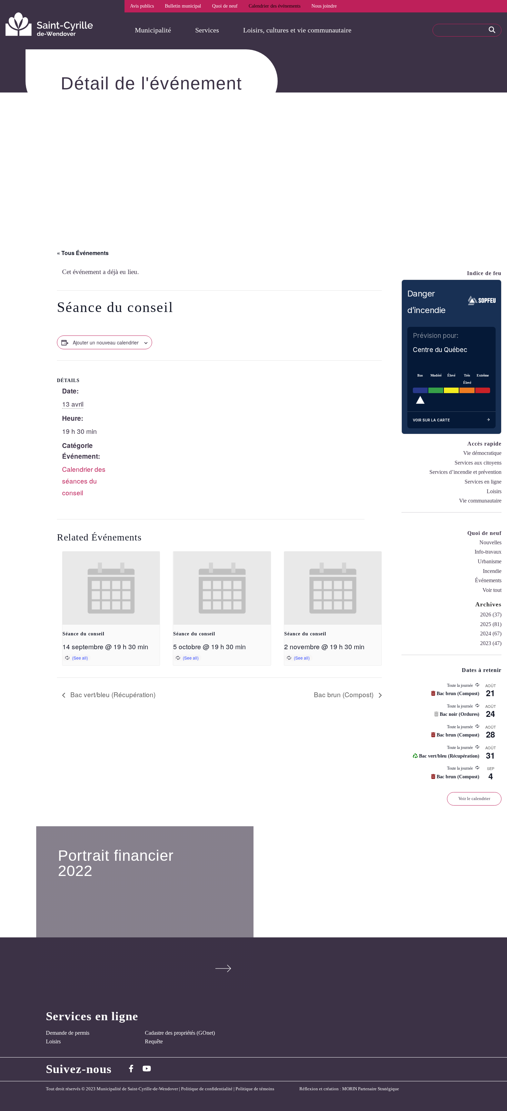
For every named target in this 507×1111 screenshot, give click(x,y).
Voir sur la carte (431, 420)
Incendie (492, 571)
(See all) (80, 658)
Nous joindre (324, 6)
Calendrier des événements (274, 6)
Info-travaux (488, 552)
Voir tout (492, 590)
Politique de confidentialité (206, 1088)
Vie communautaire (480, 501)
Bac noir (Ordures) (458, 714)
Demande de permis (67, 1033)
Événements (488, 580)
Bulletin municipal (183, 6)
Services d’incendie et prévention (465, 472)
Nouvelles (490, 542)
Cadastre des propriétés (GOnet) (180, 1033)
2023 (485, 643)
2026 (485, 614)
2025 (485, 624)
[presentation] (111, 588)
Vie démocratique (482, 453)
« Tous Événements (83, 253)
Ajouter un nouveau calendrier (106, 342)
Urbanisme (489, 561)
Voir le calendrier (474, 798)
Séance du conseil (83, 633)
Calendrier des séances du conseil (84, 480)
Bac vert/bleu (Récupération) (112, 694)
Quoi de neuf (225, 6)
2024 (485, 633)
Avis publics (142, 6)
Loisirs (494, 491)
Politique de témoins (255, 1088)
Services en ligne (483, 482)
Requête (154, 1041)
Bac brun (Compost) (344, 694)
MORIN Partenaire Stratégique (370, 1088)
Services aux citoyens (478, 463)
